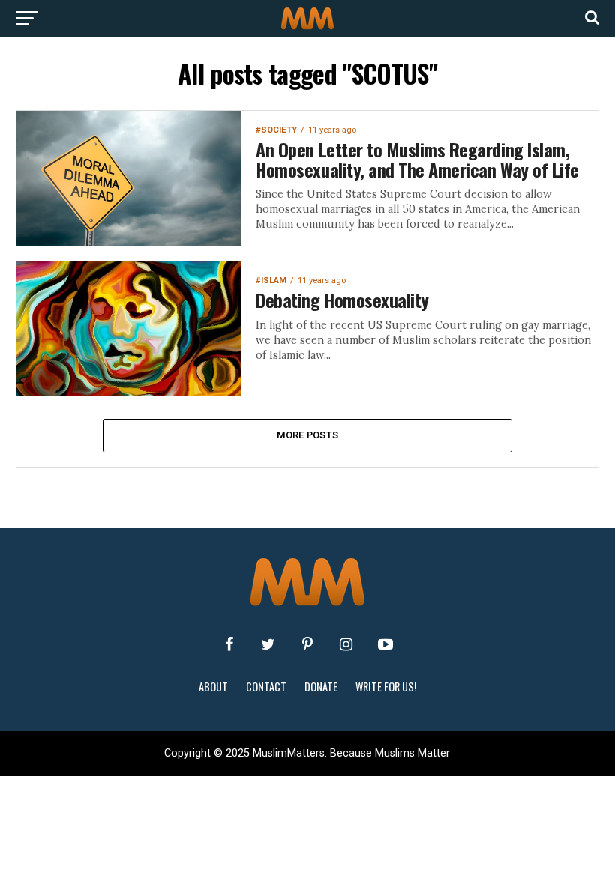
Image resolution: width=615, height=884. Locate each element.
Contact (266, 686)
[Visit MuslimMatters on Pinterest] (307, 644)
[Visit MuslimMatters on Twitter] (269, 644)
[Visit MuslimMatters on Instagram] (347, 644)
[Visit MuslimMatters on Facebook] (229, 644)
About (213, 686)
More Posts (308, 435)
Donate (321, 686)
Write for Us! (386, 686)
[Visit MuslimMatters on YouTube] (385, 644)
